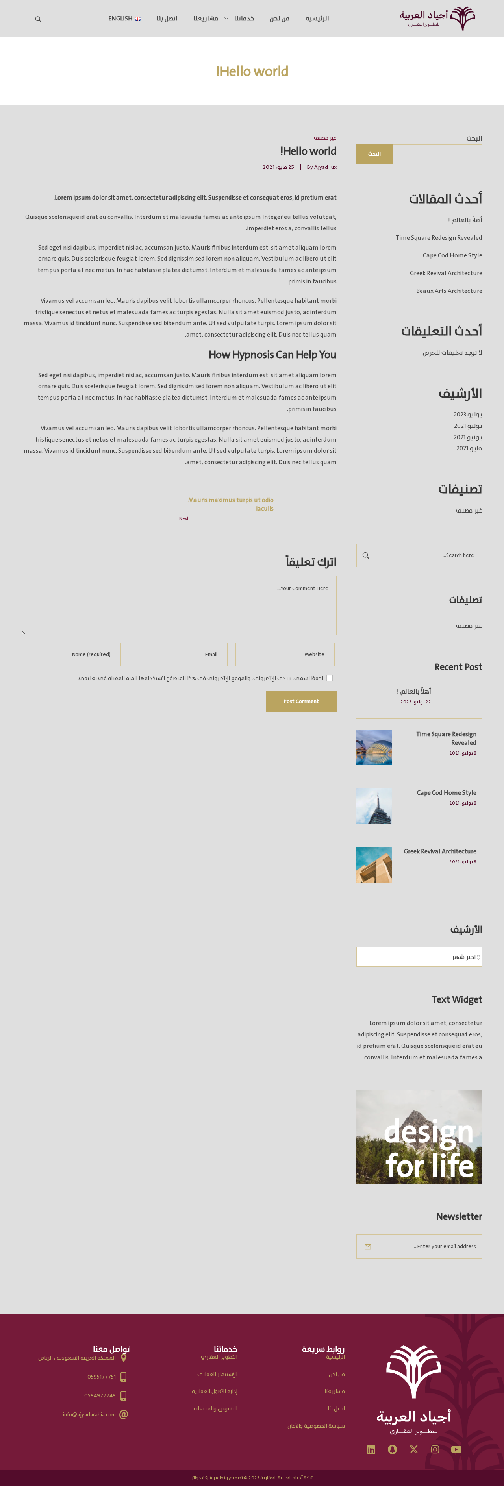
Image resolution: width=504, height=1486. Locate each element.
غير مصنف (469, 510)
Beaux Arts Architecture (449, 291)
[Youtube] (456, 1449)
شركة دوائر (201, 1478)
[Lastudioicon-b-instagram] (435, 1449)
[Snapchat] (392, 1449)
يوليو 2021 (468, 426)
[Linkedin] (371, 1449)
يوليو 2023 (468, 414)
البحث (474, 138)
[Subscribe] (368, 1246)
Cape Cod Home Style (452, 255)
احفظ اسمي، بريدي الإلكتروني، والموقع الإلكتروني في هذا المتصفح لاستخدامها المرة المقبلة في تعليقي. (200, 678)
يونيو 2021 (468, 437)
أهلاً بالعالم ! (465, 220)
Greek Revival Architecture (446, 273)
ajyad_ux (325, 167)
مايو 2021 (469, 448)
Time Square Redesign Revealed (439, 238)
